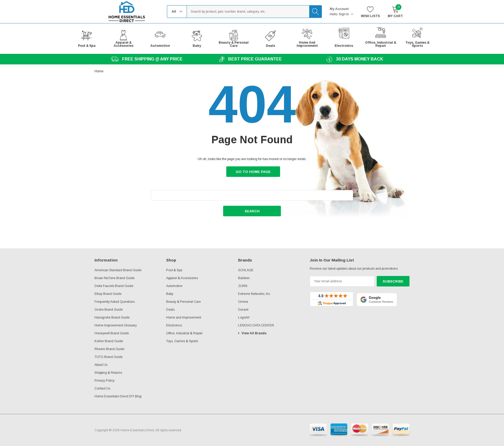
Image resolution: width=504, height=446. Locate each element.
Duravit (243, 309)
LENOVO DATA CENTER (256, 325)
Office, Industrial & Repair (184, 333)
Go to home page (253, 172)
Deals (170, 309)
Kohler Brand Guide (108, 341)
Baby (169, 294)
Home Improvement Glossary (115, 325)
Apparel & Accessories (182, 278)
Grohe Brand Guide (108, 309)
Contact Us (102, 388)
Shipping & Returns (108, 373)
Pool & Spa (174, 270)
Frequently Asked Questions (114, 302)
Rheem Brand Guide (109, 349)
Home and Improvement (183, 317)
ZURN (242, 286)
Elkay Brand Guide (108, 294)
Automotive (174, 286)
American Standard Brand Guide (117, 270)
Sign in (344, 14)
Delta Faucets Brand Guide (113, 286)
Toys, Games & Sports (182, 341)
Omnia (243, 302)
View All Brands (254, 333)
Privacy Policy (104, 380)
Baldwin (244, 278)
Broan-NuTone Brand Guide (114, 278)
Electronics (174, 325)
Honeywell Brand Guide (111, 333)
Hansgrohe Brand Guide (112, 317)
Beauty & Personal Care (183, 302)
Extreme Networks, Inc (254, 294)
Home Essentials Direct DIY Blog (117, 396)
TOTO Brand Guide (108, 357)
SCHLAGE (246, 270)
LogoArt (243, 317)
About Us (100, 365)
